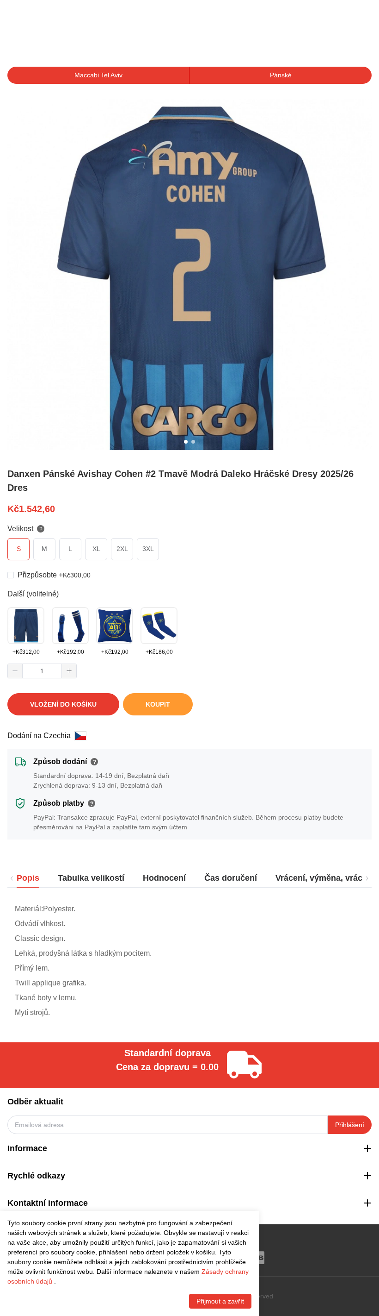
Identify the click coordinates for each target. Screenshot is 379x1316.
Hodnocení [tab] (164, 878)
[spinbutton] (42, 671)
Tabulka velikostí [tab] (91, 878)
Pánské (281, 75)
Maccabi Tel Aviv (98, 75)
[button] (15, 671)
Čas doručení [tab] (230, 878)
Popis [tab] (28, 878)
